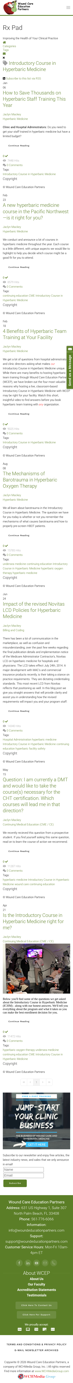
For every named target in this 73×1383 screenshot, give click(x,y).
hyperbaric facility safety (30, 748)
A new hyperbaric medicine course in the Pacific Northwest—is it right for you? (36, 211)
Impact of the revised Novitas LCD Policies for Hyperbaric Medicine (34, 610)
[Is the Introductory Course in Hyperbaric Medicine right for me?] (36, 968)
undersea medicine (14, 564)
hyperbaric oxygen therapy (19, 1050)
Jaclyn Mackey (12, 114)
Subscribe (15, 1183)
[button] (68, 7)
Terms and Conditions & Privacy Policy (37, 1344)
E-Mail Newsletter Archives (36, 1350)
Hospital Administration (17, 739)
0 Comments (15, 165)
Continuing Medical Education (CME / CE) (28, 824)
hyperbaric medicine (25, 573)
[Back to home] (18, 7)
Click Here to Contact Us (36, 1305)
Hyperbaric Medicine (15, 119)
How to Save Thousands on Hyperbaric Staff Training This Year (34, 99)
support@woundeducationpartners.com (36, 1241)
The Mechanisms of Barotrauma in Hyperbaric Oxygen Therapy (30, 480)
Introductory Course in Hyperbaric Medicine (29, 174)
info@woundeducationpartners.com (36, 1230)
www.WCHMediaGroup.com (52, 1371)
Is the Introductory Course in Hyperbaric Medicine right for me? (33, 921)
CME (32, 295)
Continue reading (18, 145)
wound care (22, 884)
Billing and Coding (13, 630)
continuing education (15, 295)
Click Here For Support (36, 1314)
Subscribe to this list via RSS (23, 78)
